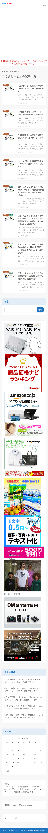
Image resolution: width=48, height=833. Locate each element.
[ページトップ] (43, 828)
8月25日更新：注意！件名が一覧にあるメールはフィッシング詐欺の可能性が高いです (23, 680)
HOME (6, 71)
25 (18, 762)
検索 (6, 301)
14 (35, 754)
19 (24, 758)
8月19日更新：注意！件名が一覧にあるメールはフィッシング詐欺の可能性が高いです (23, 689)
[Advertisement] (24, 33)
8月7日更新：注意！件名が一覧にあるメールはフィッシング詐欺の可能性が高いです (23, 707)
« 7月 (6, 770)
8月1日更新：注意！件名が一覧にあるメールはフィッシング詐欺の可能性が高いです (23, 716)
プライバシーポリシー (13, 818)
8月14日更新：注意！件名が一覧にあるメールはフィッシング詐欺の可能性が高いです (23, 698)
